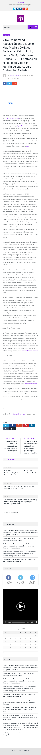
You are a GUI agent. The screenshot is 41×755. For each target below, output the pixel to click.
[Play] (5, 622)
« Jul (4, 653)
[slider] (18, 622)
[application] (20, 606)
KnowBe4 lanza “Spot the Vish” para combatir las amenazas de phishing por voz (18, 539)
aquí (27, 146)
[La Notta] (20, 18)
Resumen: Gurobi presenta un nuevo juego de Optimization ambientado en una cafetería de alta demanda (19, 702)
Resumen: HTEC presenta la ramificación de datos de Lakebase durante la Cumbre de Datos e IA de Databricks (19, 710)
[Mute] (32, 622)
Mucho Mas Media (13, 118)
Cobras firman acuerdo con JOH (20, 5)
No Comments (14, 78)
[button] (20, 606)
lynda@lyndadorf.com (18, 414)
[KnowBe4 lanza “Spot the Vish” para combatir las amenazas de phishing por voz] (20, 482)
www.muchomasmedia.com (30, 351)
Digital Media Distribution (25, 126)
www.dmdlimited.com (31, 384)
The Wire (6, 35)
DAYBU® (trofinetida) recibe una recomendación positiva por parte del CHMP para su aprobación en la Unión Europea (20, 717)
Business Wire (14, 75)
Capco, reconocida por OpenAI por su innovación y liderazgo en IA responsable (19, 560)
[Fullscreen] (36, 622)
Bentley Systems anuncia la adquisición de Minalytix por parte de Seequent (11, 446)
